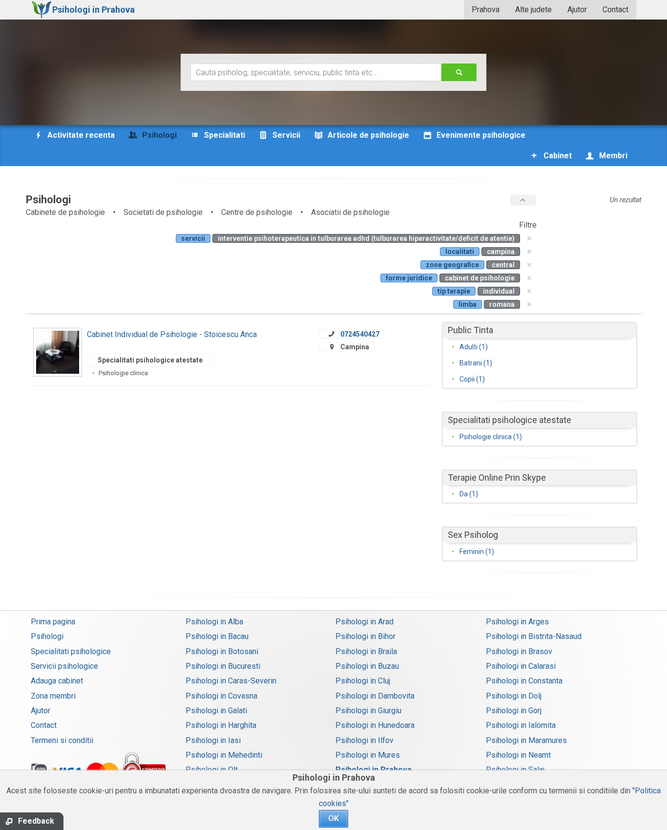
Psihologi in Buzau (367, 666)
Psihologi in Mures (367, 755)
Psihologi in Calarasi (521, 666)
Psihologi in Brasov (519, 651)
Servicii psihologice (64, 666)
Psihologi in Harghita (221, 725)
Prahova (486, 9)
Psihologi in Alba (214, 621)
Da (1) (468, 494)
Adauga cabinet (57, 680)
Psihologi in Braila (366, 651)
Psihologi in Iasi (213, 740)
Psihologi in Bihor (365, 636)
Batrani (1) (475, 363)
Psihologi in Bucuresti (223, 666)
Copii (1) (472, 379)
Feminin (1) (476, 551)
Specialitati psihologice (71, 651)
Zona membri (53, 696)
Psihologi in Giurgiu (368, 710)
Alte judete (533, 9)
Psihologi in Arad (364, 621)
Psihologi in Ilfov (364, 740)
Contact (615, 9)
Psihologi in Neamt (518, 755)
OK (333, 818)
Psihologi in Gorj (514, 710)
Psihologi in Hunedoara (375, 725)
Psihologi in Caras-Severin (231, 680)
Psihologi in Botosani (222, 651)
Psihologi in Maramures (526, 740)
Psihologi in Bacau (217, 636)
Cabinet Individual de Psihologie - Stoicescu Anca (172, 334)
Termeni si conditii (62, 740)
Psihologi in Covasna (221, 696)
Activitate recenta (80, 135)
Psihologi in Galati (216, 710)
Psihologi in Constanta (524, 680)
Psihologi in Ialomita (521, 725)
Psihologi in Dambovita (375, 696)
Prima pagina (53, 621)
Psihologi (47, 636)
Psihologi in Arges (517, 621)
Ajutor (577, 9)
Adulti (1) (473, 347)
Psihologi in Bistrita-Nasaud (534, 636)
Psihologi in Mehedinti (224, 755)
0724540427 (359, 334)
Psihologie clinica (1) (490, 437)
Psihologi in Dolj (514, 696)
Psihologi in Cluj (362, 680)
